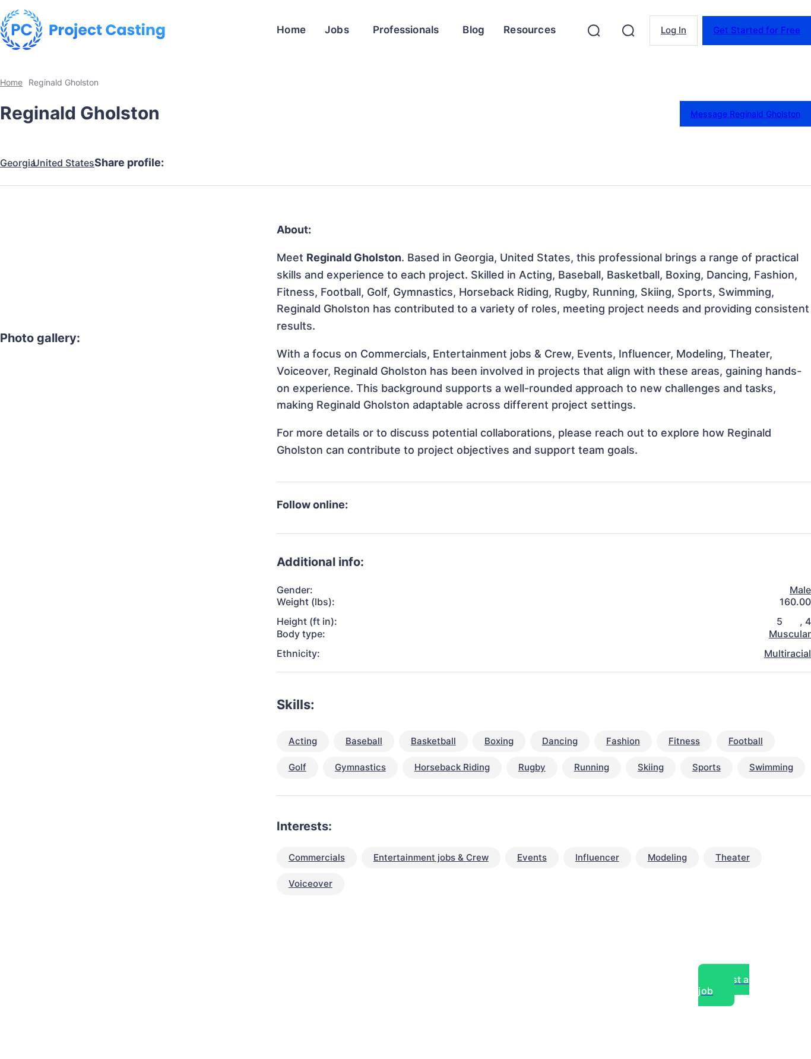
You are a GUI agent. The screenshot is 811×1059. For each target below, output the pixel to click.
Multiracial (787, 653)
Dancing (560, 741)
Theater (732, 857)
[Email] (361, 163)
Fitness (684, 741)
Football (745, 741)
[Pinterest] (276, 163)
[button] (593, 30)
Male (800, 590)
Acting (303, 741)
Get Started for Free (756, 30)
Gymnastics (360, 767)
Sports (706, 767)
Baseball (364, 741)
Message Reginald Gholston (745, 114)
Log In (673, 30)
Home (11, 82)
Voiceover (310, 883)
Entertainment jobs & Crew (431, 857)
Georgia (18, 163)
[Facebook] (190, 163)
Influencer (597, 857)
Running (591, 767)
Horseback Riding (452, 767)
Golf (297, 767)
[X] (233, 163)
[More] (405, 162)
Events (532, 857)
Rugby (532, 767)
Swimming (771, 767)
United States (63, 163)
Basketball (433, 741)
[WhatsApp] (318, 163)
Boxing (499, 741)
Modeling (667, 857)
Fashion (623, 741)
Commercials (317, 857)
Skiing (651, 767)
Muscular (790, 634)
